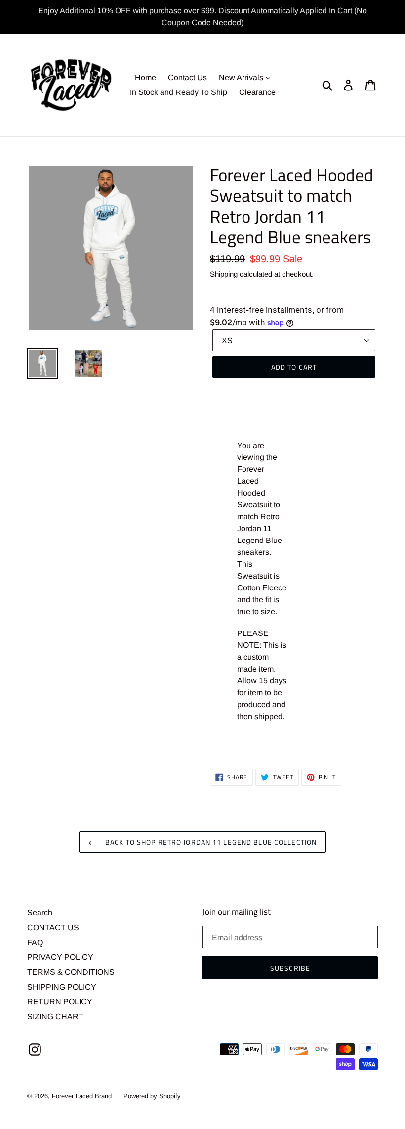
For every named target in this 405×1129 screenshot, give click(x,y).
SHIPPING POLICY (61, 987)
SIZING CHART (55, 1016)
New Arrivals (242, 77)
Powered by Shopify (152, 1096)
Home (145, 77)
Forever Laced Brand (82, 1096)
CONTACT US (53, 927)
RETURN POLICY (59, 1001)
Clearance (257, 92)
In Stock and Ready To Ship (178, 92)
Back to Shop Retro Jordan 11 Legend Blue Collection (210, 842)
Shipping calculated (241, 274)
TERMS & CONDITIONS (71, 972)
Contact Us (187, 77)
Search (39, 912)
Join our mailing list (236, 912)
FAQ (35, 942)
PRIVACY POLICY (60, 957)
